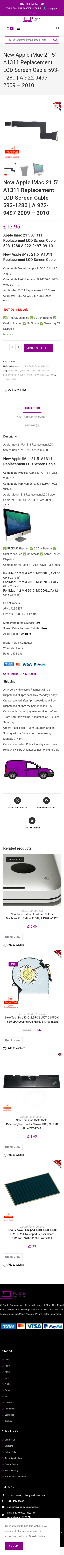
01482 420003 (31, 3)
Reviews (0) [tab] (32, 425)
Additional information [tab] (32, 416)
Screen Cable (9, 379)
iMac (53, 375)
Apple (18, 366)
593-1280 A (14, 370)
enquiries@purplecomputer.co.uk (23, 8)
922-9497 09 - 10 (28, 375)
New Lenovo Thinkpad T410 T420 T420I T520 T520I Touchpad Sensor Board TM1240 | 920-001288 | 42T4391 (32, 1234)
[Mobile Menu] (17, 28)
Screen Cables (42, 366)
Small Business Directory (15, 1338)
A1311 (40, 375)
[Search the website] (32, 39)
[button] (56, 106)
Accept (14, 1545)
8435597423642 (11, 375)
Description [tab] (32, 408)
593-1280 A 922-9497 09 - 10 (35, 370)
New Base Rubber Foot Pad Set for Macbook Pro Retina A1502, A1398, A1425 (32, 916)
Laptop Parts (28, 366)
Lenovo (40, 1116)
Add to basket (38, 348)
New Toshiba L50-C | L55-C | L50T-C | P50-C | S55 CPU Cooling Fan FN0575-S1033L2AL (32, 1019)
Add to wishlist (17, 389)
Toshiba (40, 1014)
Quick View (12, 936)
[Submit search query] (55, 40)
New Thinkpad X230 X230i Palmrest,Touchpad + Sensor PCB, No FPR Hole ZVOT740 (32, 1124)
